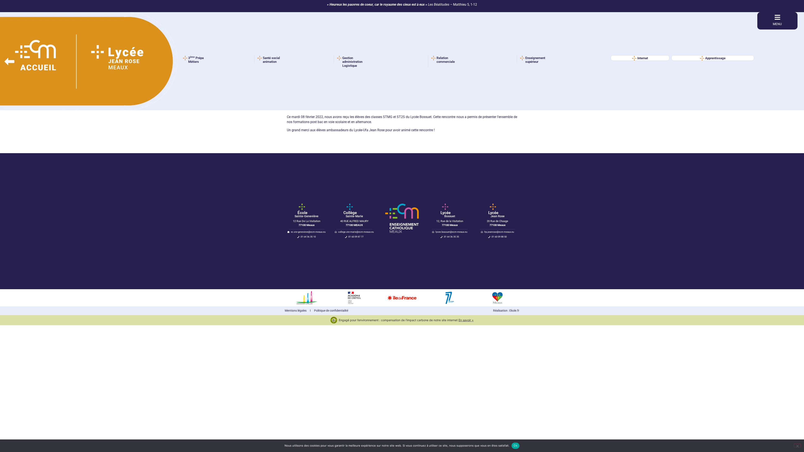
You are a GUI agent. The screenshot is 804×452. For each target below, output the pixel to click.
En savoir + (466, 320)
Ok (515, 445)
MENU (777, 24)
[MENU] (777, 17)
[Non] (797, 445)
